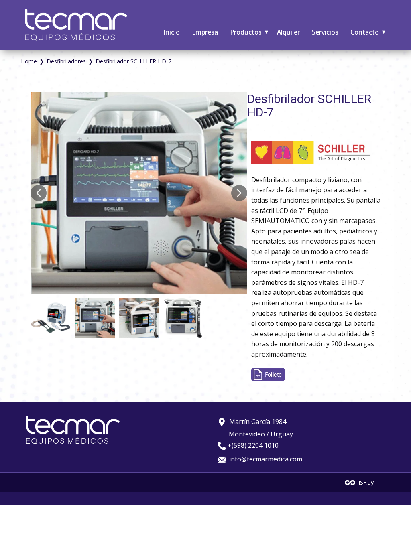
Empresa (205, 32)
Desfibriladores (66, 61)
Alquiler (288, 32)
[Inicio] (76, 25)
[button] (39, 193)
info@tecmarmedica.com (265, 459)
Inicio (171, 32)
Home (29, 61)
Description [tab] (265, 134)
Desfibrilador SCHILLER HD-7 (309, 105)
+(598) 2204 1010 (253, 445)
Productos (246, 32)
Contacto (364, 32)
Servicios (325, 32)
